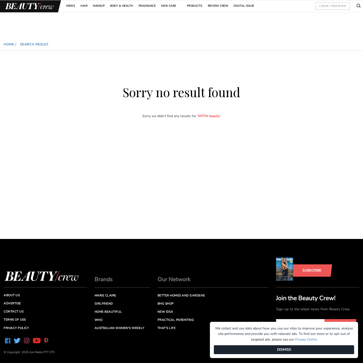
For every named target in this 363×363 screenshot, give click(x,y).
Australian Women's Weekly (119, 328)
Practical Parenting (176, 320)
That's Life (167, 328)
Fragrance (147, 6)
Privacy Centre (306, 339)
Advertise (12, 303)
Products (194, 6)
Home (9, 44)
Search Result (34, 44)
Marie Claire (105, 295)
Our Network (174, 279)
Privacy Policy (16, 328)
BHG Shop (166, 304)
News (70, 6)
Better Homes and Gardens (181, 295)
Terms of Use (15, 320)
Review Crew (218, 6)
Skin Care (168, 6)
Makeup (99, 6)
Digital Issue (244, 6)
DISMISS (284, 349)
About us (12, 295)
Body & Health (121, 6)
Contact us (13, 311)
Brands (104, 279)
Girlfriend (104, 304)
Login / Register (332, 5)
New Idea (165, 312)
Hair (84, 6)
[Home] (28, 6)
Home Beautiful (108, 312)
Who (99, 320)
